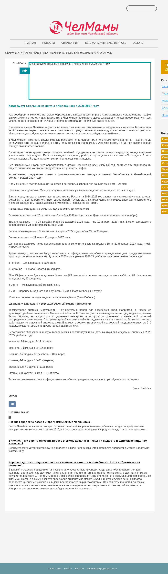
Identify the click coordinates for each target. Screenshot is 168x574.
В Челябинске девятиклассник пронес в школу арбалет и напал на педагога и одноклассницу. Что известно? (78, 442)
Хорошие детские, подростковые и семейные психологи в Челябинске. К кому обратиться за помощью (74, 464)
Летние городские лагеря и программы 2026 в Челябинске (50, 422)
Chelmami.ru (12, 53)
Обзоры (27, 53)
